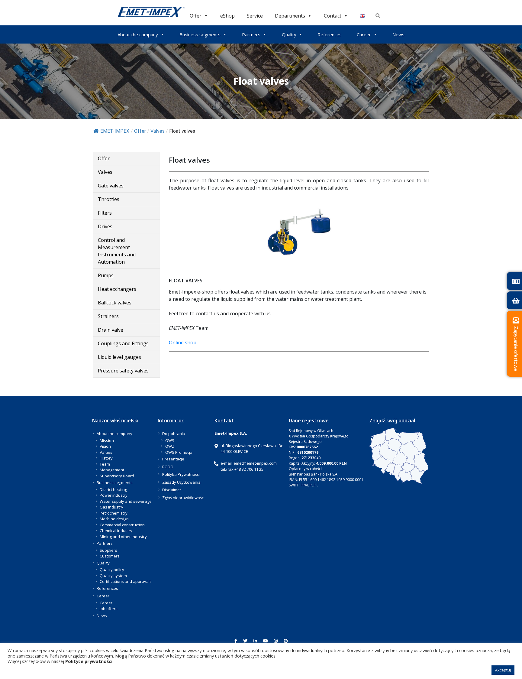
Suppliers (108, 550)
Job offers (109, 608)
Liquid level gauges (119, 357)
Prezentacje (173, 459)
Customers (110, 556)
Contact (332, 15)
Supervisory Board (117, 476)
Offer (195, 15)
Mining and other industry (123, 536)
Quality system (113, 575)
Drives (105, 226)
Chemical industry (116, 530)
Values (106, 452)
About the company (138, 34)
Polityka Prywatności (181, 474)
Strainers (108, 316)
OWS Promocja (178, 452)
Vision (105, 446)
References (329, 34)
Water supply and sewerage (126, 501)
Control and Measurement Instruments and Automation (117, 251)
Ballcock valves (114, 302)
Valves (105, 172)
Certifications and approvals (126, 581)
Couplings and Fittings (123, 343)
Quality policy (112, 569)
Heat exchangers (117, 289)
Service (255, 15)
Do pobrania (173, 433)
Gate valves (111, 185)
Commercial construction (122, 525)
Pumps (106, 275)
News (398, 34)
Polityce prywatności (88, 661)
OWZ (169, 446)
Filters (105, 213)
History (106, 458)
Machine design (114, 518)
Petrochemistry (113, 513)
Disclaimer (171, 489)
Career (364, 34)
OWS (169, 440)
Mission (107, 440)
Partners (251, 34)
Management (112, 470)
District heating (113, 489)
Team (105, 464)
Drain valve (110, 330)
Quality (289, 34)
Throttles (108, 199)
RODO (167, 466)
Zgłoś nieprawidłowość (183, 497)
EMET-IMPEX (114, 131)
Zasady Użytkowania (181, 482)
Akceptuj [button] (503, 670)
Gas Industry (111, 507)
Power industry (113, 495)
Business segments (200, 34)
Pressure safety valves (123, 370)
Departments (290, 15)
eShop (227, 15)
